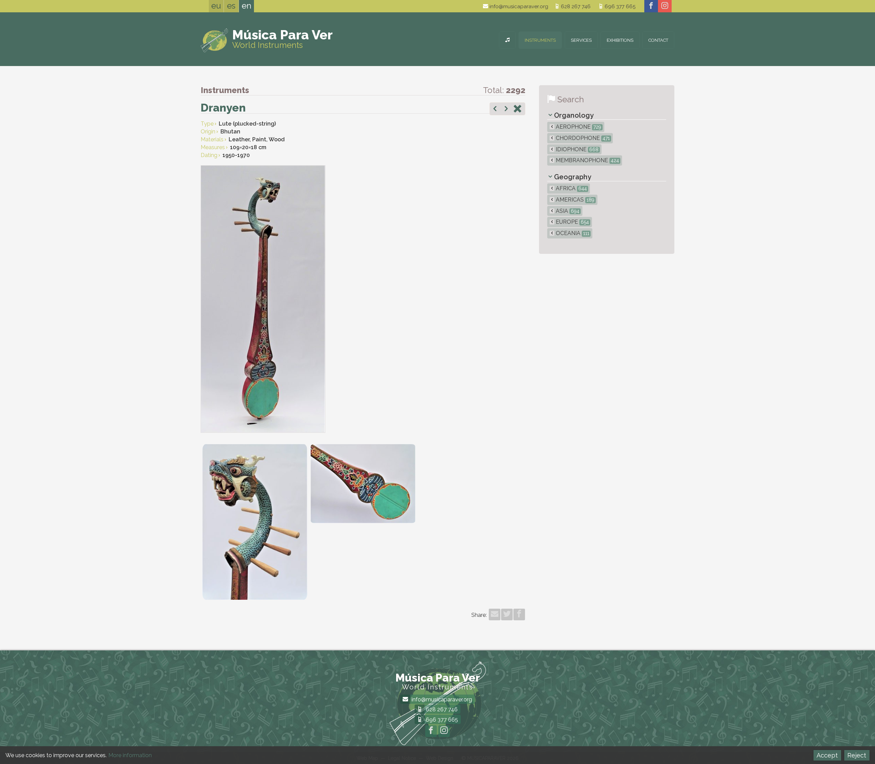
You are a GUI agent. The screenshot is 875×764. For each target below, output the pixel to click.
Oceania (571, 233)
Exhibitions (620, 40)
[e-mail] (494, 614)
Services (581, 40)
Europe (571, 222)
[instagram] (665, 6)
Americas (574, 199)
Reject (856, 755)
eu (216, 6)
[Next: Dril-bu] (506, 109)
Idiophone (576, 149)
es (231, 6)
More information (130, 755)
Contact (658, 40)
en (246, 6)
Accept (827, 755)
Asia (566, 211)
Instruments (540, 40)
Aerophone (577, 127)
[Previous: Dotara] (494, 109)
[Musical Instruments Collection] (507, 40)
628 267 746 (575, 6)
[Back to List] (517, 109)
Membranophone (586, 160)
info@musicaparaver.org (518, 6)
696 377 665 (619, 6)
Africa (570, 188)
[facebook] (651, 6)
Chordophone (582, 138)
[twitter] (507, 614)
